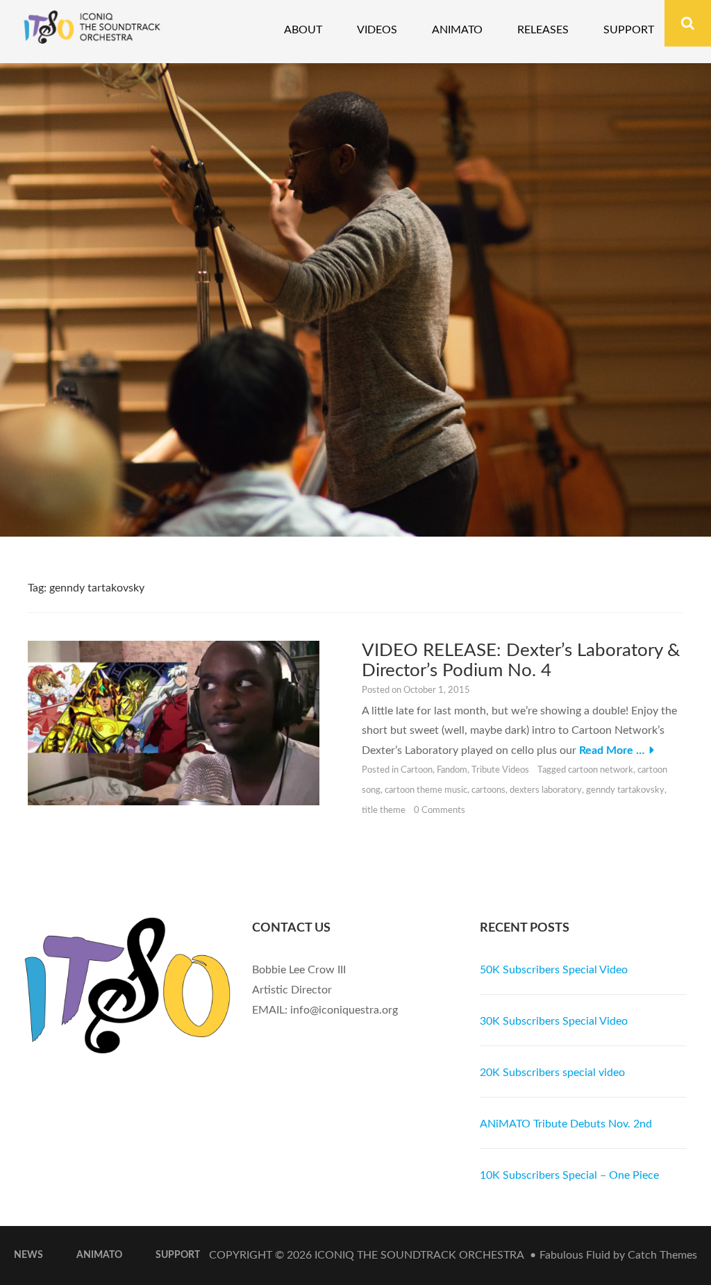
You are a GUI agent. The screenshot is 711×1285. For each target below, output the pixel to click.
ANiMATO (99, 1255)
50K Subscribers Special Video (554, 969)
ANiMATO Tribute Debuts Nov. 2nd (566, 1123)
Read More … (611, 750)
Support (628, 29)
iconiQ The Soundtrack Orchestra (419, 1255)
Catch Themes (662, 1255)
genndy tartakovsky (625, 790)
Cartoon (417, 770)
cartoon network (600, 770)
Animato (457, 29)
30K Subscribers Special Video (554, 1021)
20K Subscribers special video (552, 1072)
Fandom (452, 770)
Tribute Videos (500, 770)
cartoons (488, 790)
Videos (377, 29)
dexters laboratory (546, 790)
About (303, 29)
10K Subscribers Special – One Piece (569, 1175)
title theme (383, 810)
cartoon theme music (426, 790)
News (28, 1255)
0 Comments (439, 810)
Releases (543, 29)
